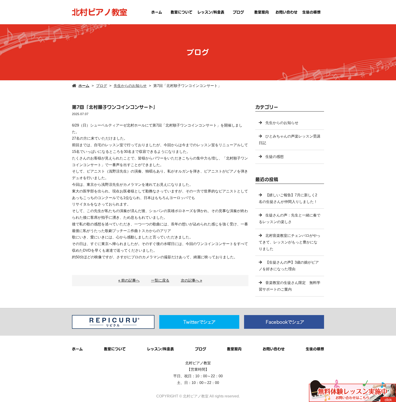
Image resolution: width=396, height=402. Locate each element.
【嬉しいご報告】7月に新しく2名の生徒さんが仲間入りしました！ (288, 198)
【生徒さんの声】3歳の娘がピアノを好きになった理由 (289, 265)
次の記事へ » (191, 280)
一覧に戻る (160, 280)
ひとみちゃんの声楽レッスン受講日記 (289, 139)
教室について (181, 12)
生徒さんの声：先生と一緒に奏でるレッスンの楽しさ (289, 218)
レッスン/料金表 (210, 12)
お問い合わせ (286, 12)
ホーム (156, 12)
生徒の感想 (311, 12)
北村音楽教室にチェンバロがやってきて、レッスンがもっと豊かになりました (289, 242)
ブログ (238, 12)
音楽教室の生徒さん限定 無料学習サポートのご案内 (289, 286)
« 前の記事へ (129, 280)
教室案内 (261, 12)
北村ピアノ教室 (198, 363)
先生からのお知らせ (130, 86)
